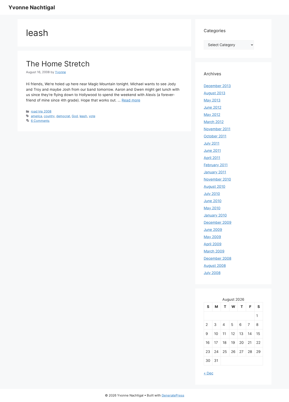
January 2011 (215, 172)
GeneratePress (173, 395)
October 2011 (215, 136)
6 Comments (40, 120)
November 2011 (217, 129)
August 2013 (214, 93)
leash (83, 116)
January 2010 (215, 215)
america (36, 116)
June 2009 (213, 230)
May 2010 (212, 208)
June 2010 (213, 201)
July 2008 (212, 273)
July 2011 (211, 143)
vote (92, 116)
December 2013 (217, 86)
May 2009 (212, 237)
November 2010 (217, 179)
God (75, 116)
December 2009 (217, 222)
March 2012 (214, 122)
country (49, 116)
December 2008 (217, 258)
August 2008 (215, 265)
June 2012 (212, 107)
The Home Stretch (58, 63)
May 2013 (212, 100)
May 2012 (212, 115)
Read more (131, 100)
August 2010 (214, 186)
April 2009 (213, 244)
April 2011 (212, 158)
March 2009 (214, 251)
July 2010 (212, 194)
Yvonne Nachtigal (31, 7)
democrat (63, 116)
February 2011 (216, 165)
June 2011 (212, 150)
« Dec (208, 373)
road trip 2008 (41, 111)
